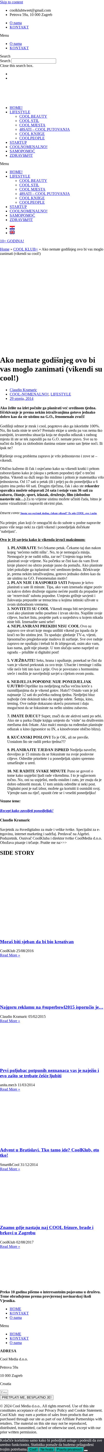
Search (5, 61)
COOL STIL (29, 121)
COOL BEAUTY (33, 116)
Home (4, 249)
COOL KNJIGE (32, 134)
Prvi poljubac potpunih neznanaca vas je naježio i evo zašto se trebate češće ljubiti (49, 1073)
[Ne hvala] (86, 1450)
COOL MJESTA (32, 125)
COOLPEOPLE (32, 138)
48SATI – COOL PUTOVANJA (44, 129)
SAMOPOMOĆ (22, 151)
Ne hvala (47, 1449)
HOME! (16, 108)
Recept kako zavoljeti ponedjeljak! (26, 811)
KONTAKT (19, 27)
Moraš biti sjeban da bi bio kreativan (37, 941)
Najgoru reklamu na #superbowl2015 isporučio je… (51, 1007)
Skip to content (11, 2)
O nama (16, 23)
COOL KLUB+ (25, 249)
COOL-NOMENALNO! (29, 394)
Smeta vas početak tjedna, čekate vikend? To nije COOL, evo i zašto (58, 513)
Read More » (10, 955)
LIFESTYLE (20, 112)
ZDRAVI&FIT (21, 155)
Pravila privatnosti (69, 1449)
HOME (15, 1309)
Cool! (33, 1449)
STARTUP (18, 142)
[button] (52, 35)
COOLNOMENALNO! (28, 147)
